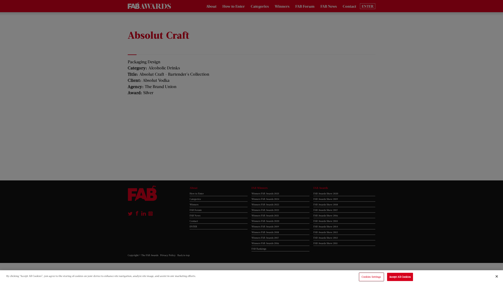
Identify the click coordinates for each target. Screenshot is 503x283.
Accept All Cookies (400, 276)
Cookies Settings (371, 276)
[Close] (496, 276)
